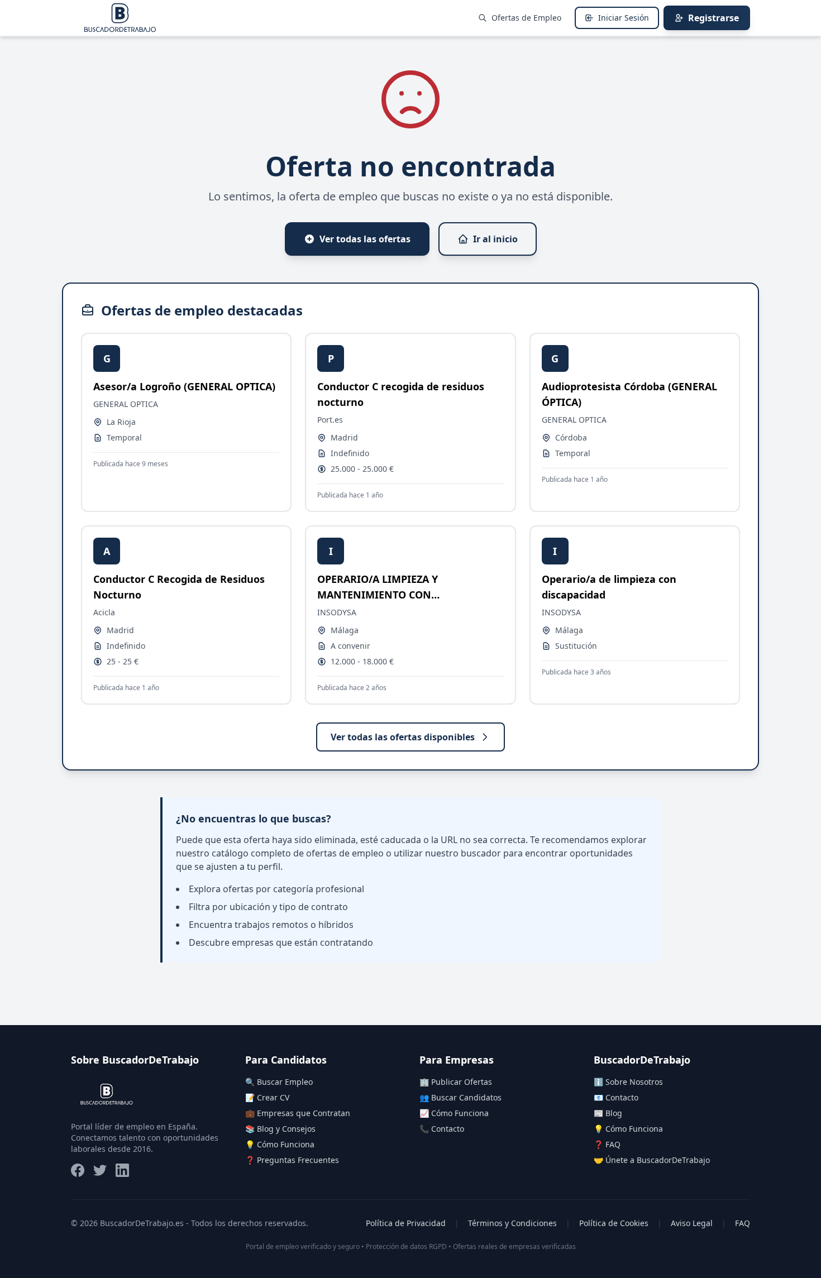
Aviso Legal (692, 1223)
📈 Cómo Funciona (454, 1113)
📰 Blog (608, 1113)
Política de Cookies (613, 1223)
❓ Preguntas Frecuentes (292, 1160)
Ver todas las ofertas (364, 239)
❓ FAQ (607, 1144)
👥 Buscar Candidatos (460, 1097)
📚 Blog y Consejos (280, 1128)
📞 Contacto (441, 1128)
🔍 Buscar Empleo (279, 1081)
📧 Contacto (616, 1097)
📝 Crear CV (267, 1097)
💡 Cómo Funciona (279, 1144)
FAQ (742, 1223)
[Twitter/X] (100, 1170)
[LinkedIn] (122, 1170)
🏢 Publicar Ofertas (455, 1081)
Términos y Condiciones (512, 1223)
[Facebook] (77, 1170)
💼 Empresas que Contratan (297, 1113)
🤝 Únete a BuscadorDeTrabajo (652, 1160)
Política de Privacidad (406, 1223)
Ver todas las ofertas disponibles (403, 737)
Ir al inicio (495, 239)
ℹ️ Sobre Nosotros (628, 1081)
